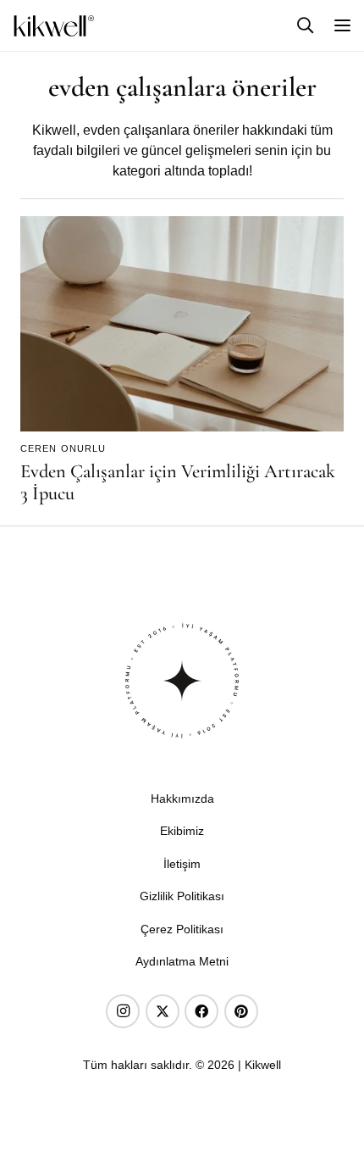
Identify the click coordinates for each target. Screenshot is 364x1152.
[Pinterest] (241, 1011)
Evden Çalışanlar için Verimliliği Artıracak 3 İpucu (177, 482)
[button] (305, 25)
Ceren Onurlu (63, 448)
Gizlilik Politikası (182, 896)
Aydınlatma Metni (182, 961)
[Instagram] (123, 1011)
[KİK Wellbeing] (54, 25)
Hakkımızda (182, 798)
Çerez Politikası (182, 929)
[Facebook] (201, 1011)
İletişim (182, 864)
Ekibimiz (182, 831)
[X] (162, 1011)
